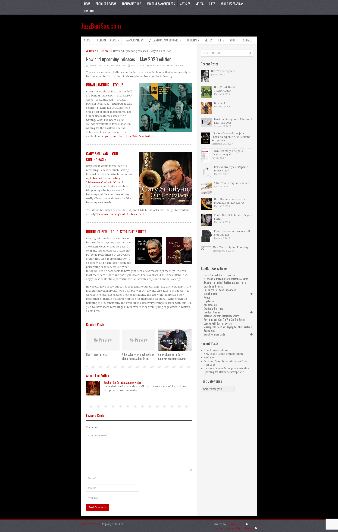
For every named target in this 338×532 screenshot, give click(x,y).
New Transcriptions (223, 71)
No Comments (177, 65)
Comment (92, 427)
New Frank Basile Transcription (225, 89)
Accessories (210, 305)
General (104, 51)
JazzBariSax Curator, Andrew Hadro (107, 65)
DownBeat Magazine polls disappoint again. (227, 153)
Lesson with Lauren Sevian (218, 323)
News (87, 4)
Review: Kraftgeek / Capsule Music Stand (231, 169)
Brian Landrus (97, 84)
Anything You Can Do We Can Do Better (225, 320)
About (233, 40)
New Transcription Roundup (231, 247)
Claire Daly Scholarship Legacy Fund (233, 217)
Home (92, 51)
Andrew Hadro (236, 524)
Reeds (207, 297)
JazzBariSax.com (101, 26)
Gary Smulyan (97, 153)
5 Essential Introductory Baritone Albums (226, 279)
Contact (89, 11)
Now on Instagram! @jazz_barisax (233, 528)
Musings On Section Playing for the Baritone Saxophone (228, 329)
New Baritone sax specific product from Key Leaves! (230, 201)
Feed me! (219, 103)
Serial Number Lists (214, 334)
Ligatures (209, 301)
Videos (200, 4)
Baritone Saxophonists (160, 4)
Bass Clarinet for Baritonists (219, 275)
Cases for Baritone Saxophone (220, 290)
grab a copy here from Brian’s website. (128, 136)
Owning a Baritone (213, 308)
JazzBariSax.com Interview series (221, 316)
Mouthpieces (210, 294)
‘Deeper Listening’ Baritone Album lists (225, 282)
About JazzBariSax (232, 4)
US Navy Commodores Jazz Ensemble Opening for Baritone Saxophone (231, 137)
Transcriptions (131, 4)
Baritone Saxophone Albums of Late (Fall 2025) (233, 121)
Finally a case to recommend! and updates (232, 233)
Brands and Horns (213, 286)
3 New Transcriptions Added (231, 183)
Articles (185, 4)
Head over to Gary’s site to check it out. (121, 214)
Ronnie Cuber (96, 231)
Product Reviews (106, 4)
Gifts (212, 4)
